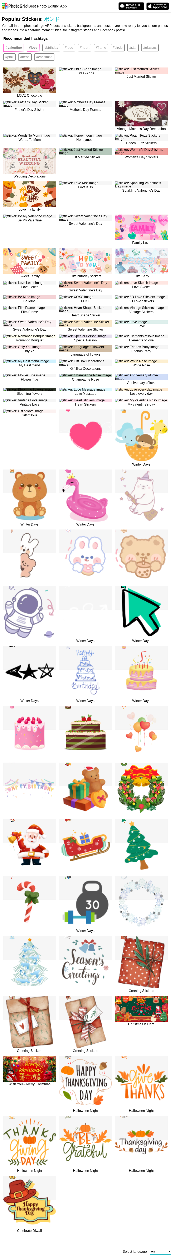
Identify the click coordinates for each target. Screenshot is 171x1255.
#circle (118, 47)
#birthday (51, 47)
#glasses (150, 47)
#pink (9, 57)
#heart (84, 47)
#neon (25, 57)
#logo (69, 47)
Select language (135, 1251)
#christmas (44, 57)
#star (133, 47)
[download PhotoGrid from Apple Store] (157, 6)
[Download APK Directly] (131, 6)
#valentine (14, 47)
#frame (101, 47)
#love (33, 47)
